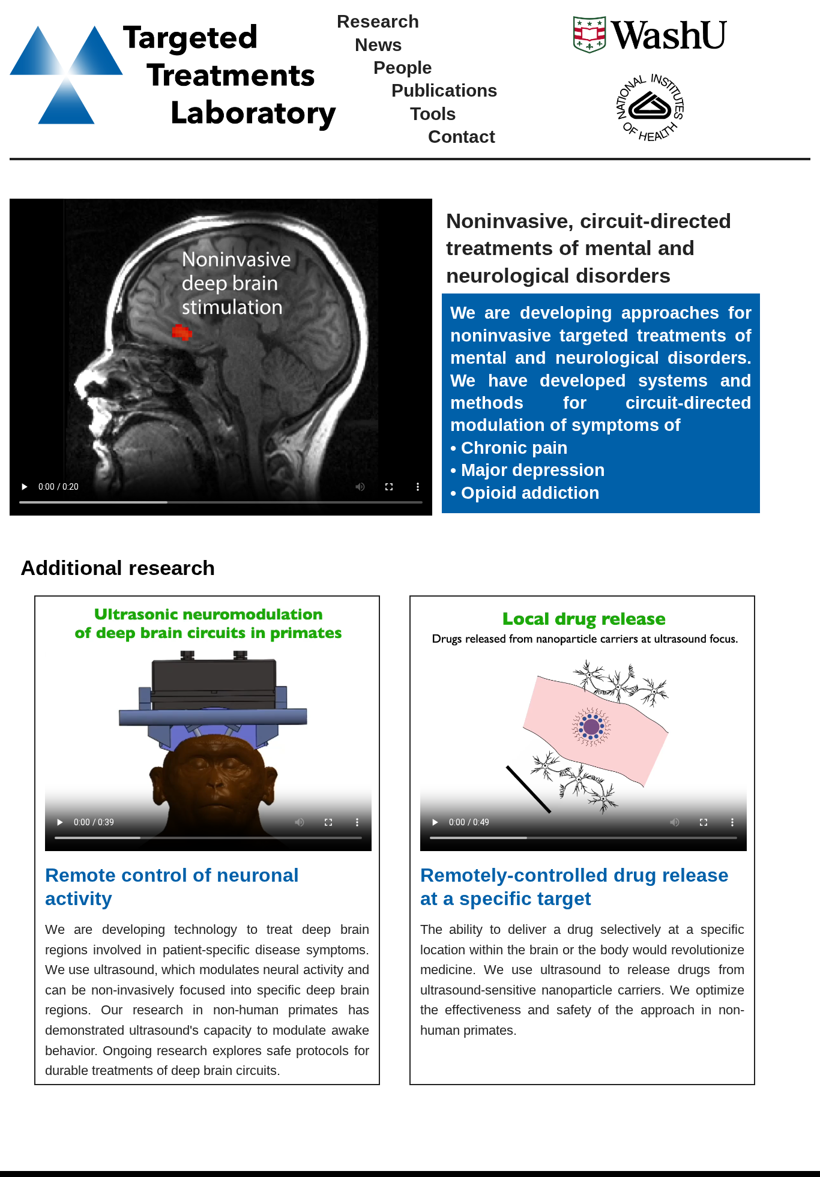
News (378, 44)
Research (378, 21)
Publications (444, 90)
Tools (433, 113)
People (402, 67)
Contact (461, 136)
